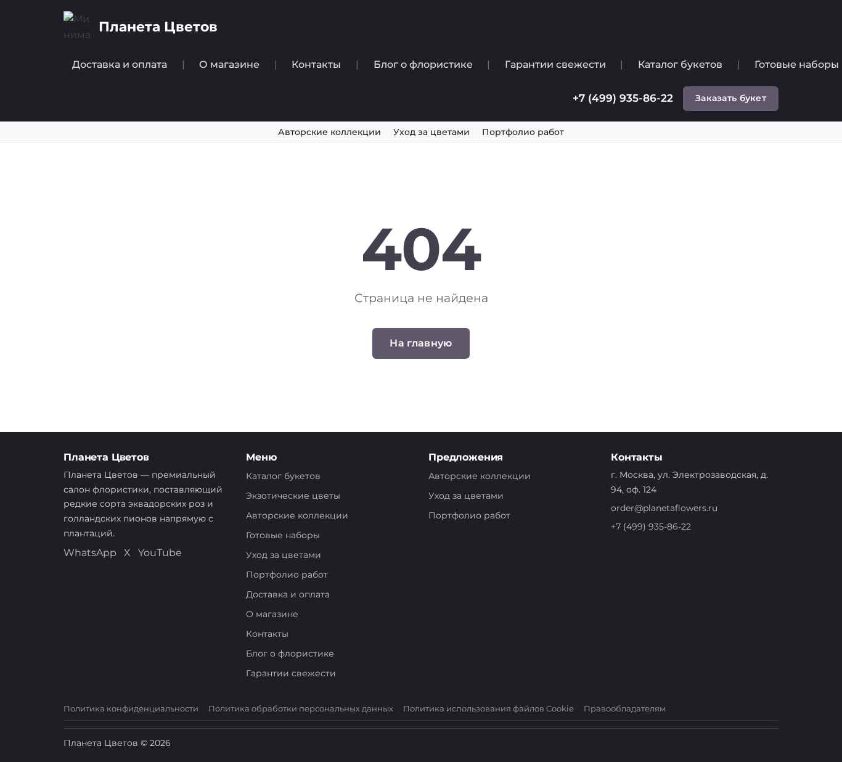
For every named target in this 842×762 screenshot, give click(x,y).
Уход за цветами (431, 131)
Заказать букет (730, 98)
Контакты (316, 64)
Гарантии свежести (555, 64)
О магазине (229, 64)
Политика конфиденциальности (130, 708)
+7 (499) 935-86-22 (623, 98)
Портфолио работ (523, 131)
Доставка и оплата (119, 64)
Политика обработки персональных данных (300, 708)
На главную (421, 343)
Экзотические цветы (293, 495)
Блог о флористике (423, 64)
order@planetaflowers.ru (664, 508)
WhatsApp (89, 553)
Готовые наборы (283, 535)
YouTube (160, 553)
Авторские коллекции (329, 131)
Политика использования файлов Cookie (488, 708)
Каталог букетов (680, 64)
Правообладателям (625, 708)
